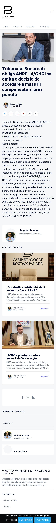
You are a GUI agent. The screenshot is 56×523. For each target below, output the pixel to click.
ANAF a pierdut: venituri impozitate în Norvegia (23, 357)
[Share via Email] (29, 113)
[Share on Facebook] (11, 113)
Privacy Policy (42, 519)
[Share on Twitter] (4, 113)
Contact (7, 506)
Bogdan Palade (29, 230)
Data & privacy (10, 500)
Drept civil (30, 27)
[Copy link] (36, 113)
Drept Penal (44, 27)
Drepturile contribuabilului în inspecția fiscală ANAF (26, 289)
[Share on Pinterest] (23, 113)
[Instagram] (28, 397)
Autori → (8, 423)
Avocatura (17, 27)
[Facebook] (22, 397)
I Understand (25, 519)
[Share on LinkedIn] (17, 113)
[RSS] (33, 397)
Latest (6, 27)
